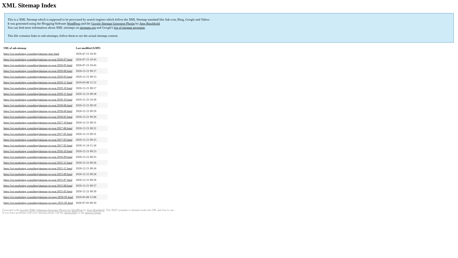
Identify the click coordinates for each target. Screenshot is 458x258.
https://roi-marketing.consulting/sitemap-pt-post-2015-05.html (38, 191)
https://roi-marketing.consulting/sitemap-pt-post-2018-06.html (38, 105)
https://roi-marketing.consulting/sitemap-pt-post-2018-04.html (38, 111)
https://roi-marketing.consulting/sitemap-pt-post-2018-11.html (38, 93)
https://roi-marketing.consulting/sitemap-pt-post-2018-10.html (38, 99)
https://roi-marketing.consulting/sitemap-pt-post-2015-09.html (38, 174)
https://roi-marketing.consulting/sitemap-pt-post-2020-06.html (38, 71)
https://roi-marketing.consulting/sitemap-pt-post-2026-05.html (38, 65)
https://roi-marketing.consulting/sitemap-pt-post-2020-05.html (38, 76)
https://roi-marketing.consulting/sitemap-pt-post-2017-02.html (38, 145)
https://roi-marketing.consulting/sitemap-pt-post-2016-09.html (38, 157)
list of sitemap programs (129, 27)
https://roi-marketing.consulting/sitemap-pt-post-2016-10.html (38, 151)
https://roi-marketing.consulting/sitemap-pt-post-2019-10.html (38, 88)
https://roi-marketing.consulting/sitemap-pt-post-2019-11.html (38, 82)
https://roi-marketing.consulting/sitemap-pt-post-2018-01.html (38, 116)
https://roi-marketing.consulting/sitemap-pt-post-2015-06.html (38, 185)
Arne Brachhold (149, 23)
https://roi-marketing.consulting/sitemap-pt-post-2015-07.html (38, 179)
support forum (93, 212)
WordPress (73, 23)
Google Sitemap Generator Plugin (113, 23)
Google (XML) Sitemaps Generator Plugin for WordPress (51, 210)
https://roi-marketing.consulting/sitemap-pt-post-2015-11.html (38, 168)
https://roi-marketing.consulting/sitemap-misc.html (31, 53)
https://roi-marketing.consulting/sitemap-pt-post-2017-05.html (38, 134)
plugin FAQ (70, 212)
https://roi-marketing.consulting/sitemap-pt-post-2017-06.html (38, 128)
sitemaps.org (88, 27)
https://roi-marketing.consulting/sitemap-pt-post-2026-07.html (38, 59)
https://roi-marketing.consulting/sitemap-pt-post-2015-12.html (38, 162)
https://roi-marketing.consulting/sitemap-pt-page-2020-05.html (38, 197)
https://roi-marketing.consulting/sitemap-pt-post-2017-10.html (38, 122)
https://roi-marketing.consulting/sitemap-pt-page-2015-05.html (38, 202)
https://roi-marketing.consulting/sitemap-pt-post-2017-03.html (38, 139)
